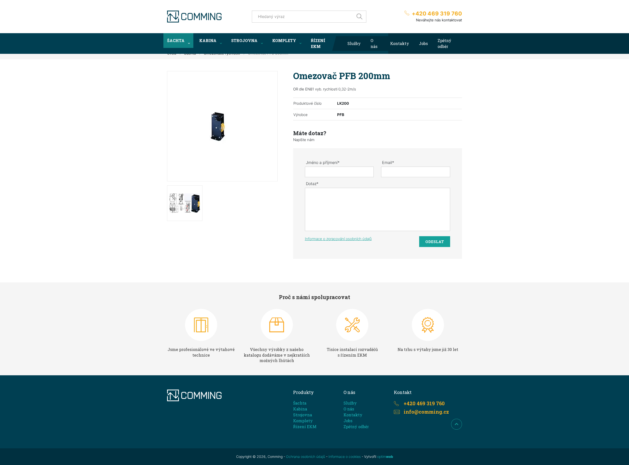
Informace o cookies (345, 456)
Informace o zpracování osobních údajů (338, 238)
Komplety (284, 40)
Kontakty (399, 43)
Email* (388, 162)
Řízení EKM (318, 43)
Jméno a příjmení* (323, 162)
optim (385, 456)
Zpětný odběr (444, 43)
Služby (354, 43)
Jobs (423, 43)
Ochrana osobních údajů (305, 456)
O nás (374, 43)
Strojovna (244, 40)
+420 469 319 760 (437, 13)
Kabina (207, 40)
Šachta (176, 40)
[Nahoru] (456, 424)
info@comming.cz (426, 411)
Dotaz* (312, 183)
